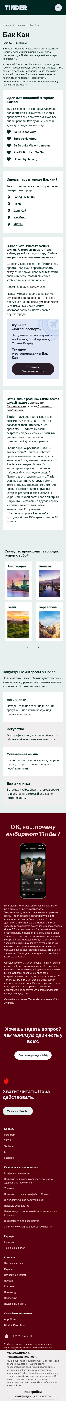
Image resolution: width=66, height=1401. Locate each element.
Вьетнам (20, 25)
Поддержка (10, 1298)
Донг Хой (20, 211)
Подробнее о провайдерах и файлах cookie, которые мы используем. (32, 1374)
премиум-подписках (44, 302)
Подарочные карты (15, 1303)
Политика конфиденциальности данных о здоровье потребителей (28, 1180)
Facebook (9, 1158)
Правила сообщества (16, 1205)
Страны (7, 25)
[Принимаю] (63, 1353)
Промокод (10, 1292)
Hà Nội (18, 204)
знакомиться (35, 287)
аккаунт (12, 272)
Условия (9, 1188)
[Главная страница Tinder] (16, 7)
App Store (10, 1319)
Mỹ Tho (18, 224)
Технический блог (14, 1248)
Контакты (9, 1286)
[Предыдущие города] (28, 648)
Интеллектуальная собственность (24, 1200)
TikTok (8, 1140)
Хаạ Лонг (20, 217)
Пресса (8, 1280)
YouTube (9, 1146)
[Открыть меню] (58, 7)
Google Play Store (14, 1325)
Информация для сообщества (21, 1221)
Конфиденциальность (17, 1173)
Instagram (9, 1134)
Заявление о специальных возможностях (28, 1226)
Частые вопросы (14, 1263)
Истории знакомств (15, 1275)
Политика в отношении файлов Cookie (26, 1194)
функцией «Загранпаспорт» (25, 297)
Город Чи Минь (24, 197)
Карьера (9, 1242)
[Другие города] (38, 648)
